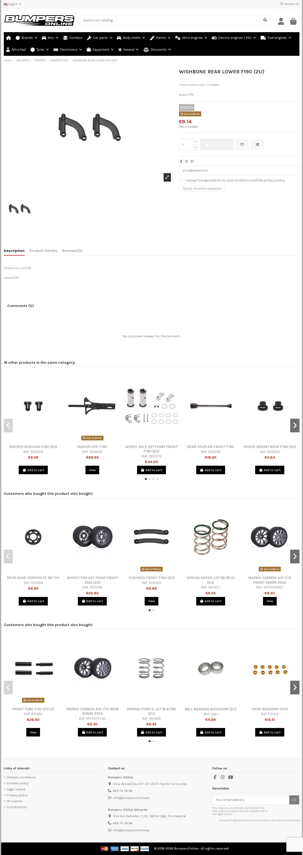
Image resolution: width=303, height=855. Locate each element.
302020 (155, 583)
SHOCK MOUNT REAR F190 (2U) (270, 446)
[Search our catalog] (265, 20)
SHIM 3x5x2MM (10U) (270, 709)
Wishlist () (291, 4)
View (92, 470)
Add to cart (35, 470)
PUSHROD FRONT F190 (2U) (151, 577)
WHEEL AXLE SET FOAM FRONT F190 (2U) (151, 448)
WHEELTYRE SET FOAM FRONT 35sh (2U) (92, 579)
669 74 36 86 (123, 791)
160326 (155, 718)
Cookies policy (18, 783)
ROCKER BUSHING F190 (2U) (33, 446)
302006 (214, 452)
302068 (95, 587)
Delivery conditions (21, 777)
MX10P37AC (96, 718)
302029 (36, 452)
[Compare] (33, 440)
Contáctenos (17, 807)
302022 (95, 452)
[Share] (181, 162)
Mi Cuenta (14, 801)
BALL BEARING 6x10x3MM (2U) (210, 709)
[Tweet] (186, 162)
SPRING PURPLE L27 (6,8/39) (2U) (151, 711)
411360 (36, 714)
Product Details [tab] (43, 250)
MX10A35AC (273, 587)
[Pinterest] (192, 162)
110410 (273, 714)
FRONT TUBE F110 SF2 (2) (33, 709)
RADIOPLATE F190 (92, 446)
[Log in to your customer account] (281, 21)
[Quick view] (39, 440)
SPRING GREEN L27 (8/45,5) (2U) (210, 579)
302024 (273, 452)
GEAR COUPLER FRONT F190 (210, 446)
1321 (214, 714)
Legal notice (16, 789)
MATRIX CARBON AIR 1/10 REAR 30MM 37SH (92, 711)
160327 (214, 587)
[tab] (72, 251)
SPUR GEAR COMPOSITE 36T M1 (33, 577)
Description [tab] (14, 250)
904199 (37, 583)
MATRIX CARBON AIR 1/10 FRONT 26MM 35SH (269, 579)
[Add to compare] (257, 144)
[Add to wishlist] (242, 144)
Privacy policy (17, 795)
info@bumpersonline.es (131, 798)
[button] (128, 50)
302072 (155, 456)
